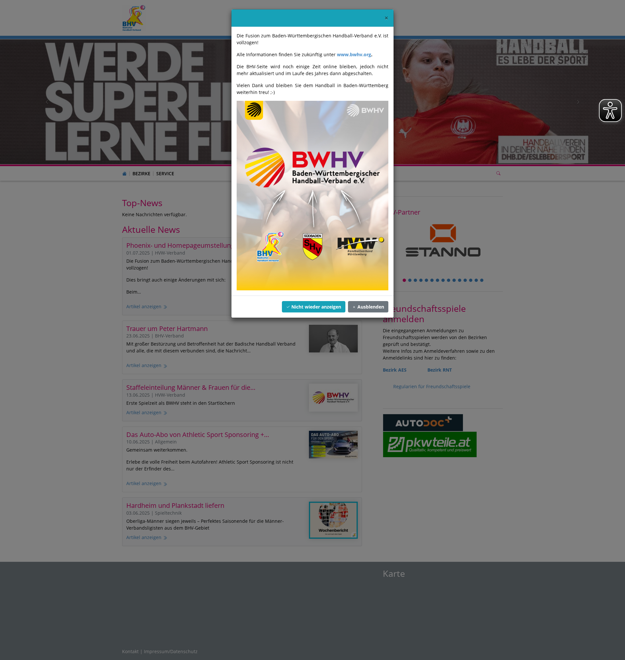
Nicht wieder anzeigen (315, 307)
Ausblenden (370, 307)
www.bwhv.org (354, 54)
